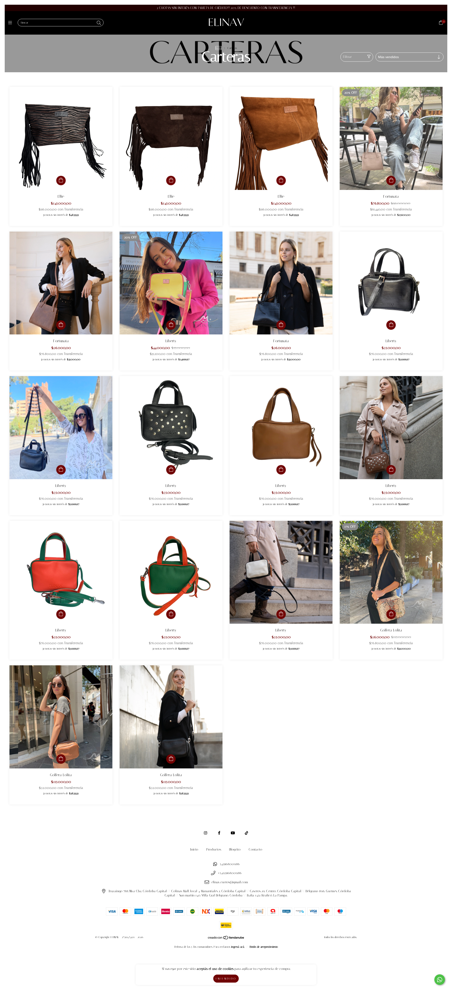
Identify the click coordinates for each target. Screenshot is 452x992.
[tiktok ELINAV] (246, 833)
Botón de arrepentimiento (264, 946)
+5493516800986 (230, 873)
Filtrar (347, 57)
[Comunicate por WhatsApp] (439, 979)
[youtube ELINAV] (232, 833)
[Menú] (11, 23)
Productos (213, 849)
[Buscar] (98, 23)
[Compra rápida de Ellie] (61, 180)
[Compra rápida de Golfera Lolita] (391, 614)
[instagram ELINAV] (205, 833)
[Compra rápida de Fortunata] (391, 180)
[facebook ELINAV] (219, 833)
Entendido (226, 978)
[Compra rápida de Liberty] (171, 325)
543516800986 (230, 864)
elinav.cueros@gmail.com (229, 882)
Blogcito (235, 849)
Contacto (255, 849)
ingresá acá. (237, 946)
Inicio (218, 48)
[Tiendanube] (226, 938)
